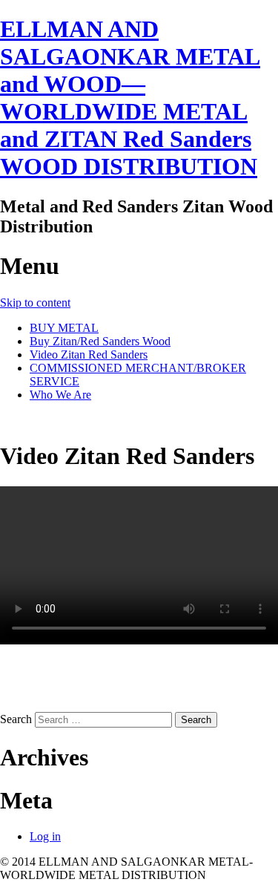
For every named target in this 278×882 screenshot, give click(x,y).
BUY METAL (64, 327)
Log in (45, 836)
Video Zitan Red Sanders (89, 354)
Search (16, 719)
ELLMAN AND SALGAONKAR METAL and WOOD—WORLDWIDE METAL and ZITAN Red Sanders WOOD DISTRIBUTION (130, 98)
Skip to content (35, 302)
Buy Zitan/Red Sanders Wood (100, 341)
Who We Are (60, 394)
